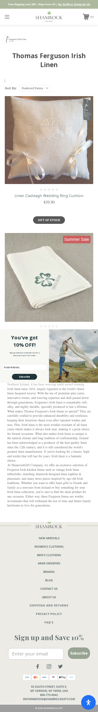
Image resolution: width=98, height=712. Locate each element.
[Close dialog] (95, 332)
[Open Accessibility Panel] (88, 702)
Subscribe (24, 376)
